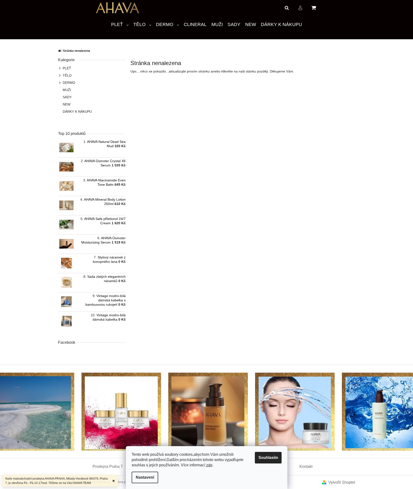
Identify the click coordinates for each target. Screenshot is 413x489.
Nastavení (145, 477)
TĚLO (67, 75)
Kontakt (305, 466)
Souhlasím (268, 458)
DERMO (69, 83)
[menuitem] (120, 24)
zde (209, 465)
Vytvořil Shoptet (341, 482)
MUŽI (67, 90)
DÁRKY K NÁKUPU (77, 111)
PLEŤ (67, 68)
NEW (66, 104)
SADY (67, 97)
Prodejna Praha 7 (108, 466)
